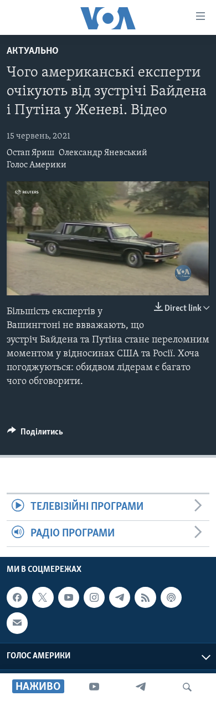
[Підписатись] (17, 622)
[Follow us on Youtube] (68, 597)
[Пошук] (187, 687)
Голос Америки (36, 165)
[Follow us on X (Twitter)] (42, 597)
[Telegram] (141, 687)
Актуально (33, 52)
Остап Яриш (30, 153)
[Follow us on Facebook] (17, 597)
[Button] (35, 434)
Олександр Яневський (103, 153)
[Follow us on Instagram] (94, 597)
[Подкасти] (171, 597)
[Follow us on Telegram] (119, 597)
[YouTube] (94, 687)
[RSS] (145, 597)
